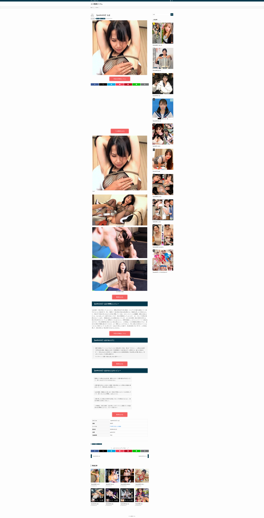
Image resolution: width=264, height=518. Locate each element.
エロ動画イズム (97, 4)
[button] (95, 84)
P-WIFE (98, 18)
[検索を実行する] (171, 14)
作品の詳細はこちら (120, 79)
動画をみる (119, 297)
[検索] (172, 1)
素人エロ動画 (102, 18)
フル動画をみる (120, 131)
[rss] (170, 1)
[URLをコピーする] (145, 84)
